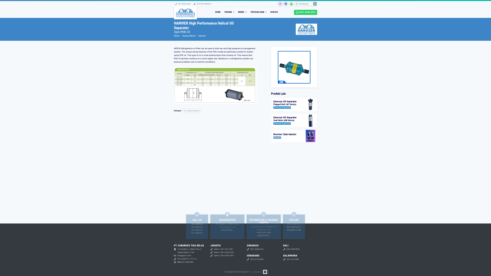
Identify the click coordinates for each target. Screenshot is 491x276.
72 (192, 259)
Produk (228, 12)
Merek (241, 12)
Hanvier (277, 138)
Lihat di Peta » (227, 230)
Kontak (274, 12)
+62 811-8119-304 (264, 233)
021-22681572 (197, 230)
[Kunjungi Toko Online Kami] (291, 4)
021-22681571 (197, 227)
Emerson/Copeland (282, 108)
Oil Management (192, 111)
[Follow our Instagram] (280, 4)
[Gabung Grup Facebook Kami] (285, 4)
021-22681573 (197, 233)
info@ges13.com (294, 230)
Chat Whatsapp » (294, 227)
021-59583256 (197, 224)
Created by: (257, 272)
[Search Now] (315, 3)
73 (195, 259)
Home (218, 12)
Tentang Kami (257, 12)
